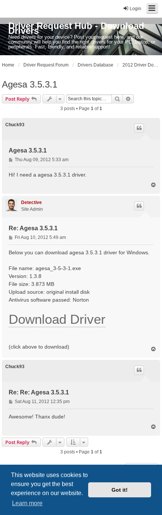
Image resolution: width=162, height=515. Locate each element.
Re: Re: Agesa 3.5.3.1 (39, 392)
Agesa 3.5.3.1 (29, 84)
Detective (31, 202)
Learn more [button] (27, 503)
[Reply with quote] (139, 128)
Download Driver (57, 319)
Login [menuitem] (135, 8)
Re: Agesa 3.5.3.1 (33, 228)
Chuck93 (14, 124)
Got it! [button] (120, 490)
